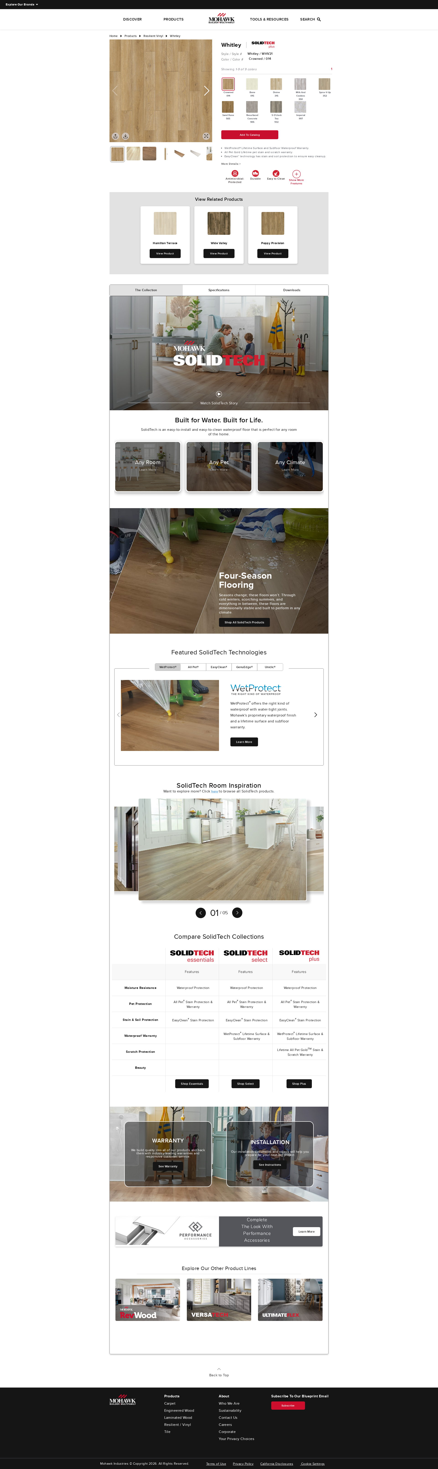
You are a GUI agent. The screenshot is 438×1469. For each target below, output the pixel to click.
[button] (207, 91)
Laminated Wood (178, 1417)
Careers (225, 1425)
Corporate (227, 1432)
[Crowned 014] (228, 84)
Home (114, 36)
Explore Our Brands (20, 4)
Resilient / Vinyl (177, 1425)
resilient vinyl (153, 36)
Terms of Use (216, 1463)
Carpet (170, 1403)
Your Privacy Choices (236, 1439)
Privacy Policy (243, 1463)
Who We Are (229, 1403)
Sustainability (230, 1410)
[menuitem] (20, 4)
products (131, 36)
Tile (167, 1432)
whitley (175, 36)
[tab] (146, 290)
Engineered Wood (179, 1410)
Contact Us (228, 1417)
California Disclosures (276, 1463)
